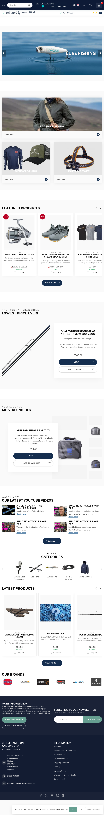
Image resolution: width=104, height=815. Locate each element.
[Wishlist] (90, 5)
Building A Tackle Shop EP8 (31, 523)
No (82, 809)
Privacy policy (59, 754)
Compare (20, 272)
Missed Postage (56, 633)
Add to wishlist (76, 369)
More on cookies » (93, 809)
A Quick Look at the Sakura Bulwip (29, 507)
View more (50, 282)
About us (57, 746)
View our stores (13, 725)
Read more (21, 514)
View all (50, 541)
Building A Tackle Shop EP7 (83, 507)
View (76, 362)
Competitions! (59, 779)
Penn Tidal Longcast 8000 (19, 254)
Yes (73, 809)
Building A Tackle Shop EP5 (83, 523)
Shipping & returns (61, 763)
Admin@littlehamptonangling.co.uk (21, 783)
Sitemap (57, 767)
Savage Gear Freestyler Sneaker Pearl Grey (56, 255)
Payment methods (61, 758)
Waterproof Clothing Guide (65, 775)
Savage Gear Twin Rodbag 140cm (19, 636)
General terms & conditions (65, 750)
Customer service (14, 719)
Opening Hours (60, 771)
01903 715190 (13, 776)
